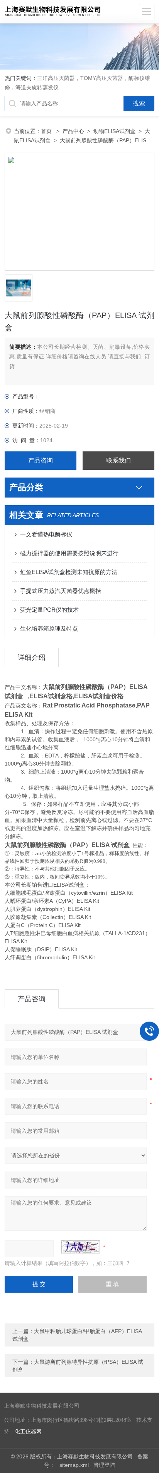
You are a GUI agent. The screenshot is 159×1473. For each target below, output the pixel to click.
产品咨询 (40, 460)
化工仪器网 (28, 1432)
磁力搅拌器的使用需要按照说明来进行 (69, 553)
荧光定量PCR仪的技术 (49, 609)
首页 (47, 131)
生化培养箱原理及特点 (49, 628)
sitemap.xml (74, 1465)
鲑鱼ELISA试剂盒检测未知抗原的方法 (68, 572)
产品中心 (73, 131)
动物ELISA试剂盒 (114, 131)
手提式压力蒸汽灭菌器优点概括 (60, 591)
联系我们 (118, 460)
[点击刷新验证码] (80, 1246)
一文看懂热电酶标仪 (46, 534)
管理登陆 (104, 1465)
